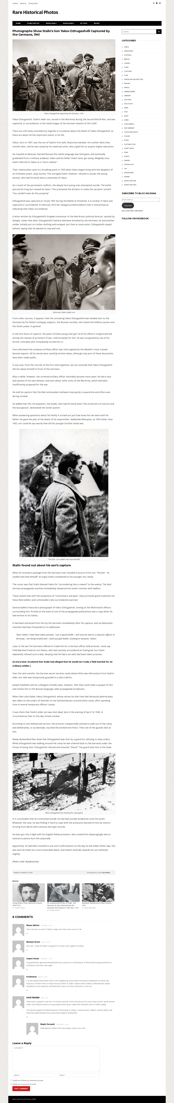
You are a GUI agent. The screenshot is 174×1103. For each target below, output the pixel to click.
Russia (126, 140)
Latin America (129, 124)
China (126, 67)
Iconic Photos (33, 23)
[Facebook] (156, 3)
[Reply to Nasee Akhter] (27, 934)
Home (18, 23)
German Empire (129, 92)
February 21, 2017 (46, 925)
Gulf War (127, 100)
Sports (126, 156)
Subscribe (128, 205)
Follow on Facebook (135, 218)
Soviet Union (129, 148)
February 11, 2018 (46, 959)
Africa (126, 47)
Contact (15, 3)
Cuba (126, 75)
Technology (129, 164)
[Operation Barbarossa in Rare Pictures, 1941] (98, 892)
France (126, 88)
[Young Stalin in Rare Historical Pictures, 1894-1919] (28, 892)
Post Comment (21, 1088)
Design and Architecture (133, 79)
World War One (130, 181)
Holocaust (128, 104)
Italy (126, 112)
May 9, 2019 (44, 998)
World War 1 (51, 23)
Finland (127, 83)
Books (96, 23)
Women (127, 177)
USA (125, 169)
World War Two (130, 185)
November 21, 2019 (62, 1024)
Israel (126, 108)
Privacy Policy (33, 3)
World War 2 (68, 23)
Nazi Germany (129, 128)
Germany (127, 96)
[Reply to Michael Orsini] (27, 950)
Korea (126, 120)
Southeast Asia (130, 144)
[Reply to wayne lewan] (27, 970)
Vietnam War (129, 173)
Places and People (131, 132)
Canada (127, 63)
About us (23, 3)
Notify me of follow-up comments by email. (28, 1080)
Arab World (128, 51)
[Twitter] (160, 3)
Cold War (128, 71)
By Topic (83, 23)
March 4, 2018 (42, 977)
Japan (126, 116)
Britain (126, 59)
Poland (127, 136)
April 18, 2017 (46, 942)
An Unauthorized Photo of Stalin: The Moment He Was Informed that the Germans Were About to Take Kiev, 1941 (63, 905)
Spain (126, 152)
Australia (128, 55)
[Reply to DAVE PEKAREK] (27, 1017)
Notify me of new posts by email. (24, 1084)
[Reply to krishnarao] (27, 991)
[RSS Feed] (153, 3)
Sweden (127, 160)
